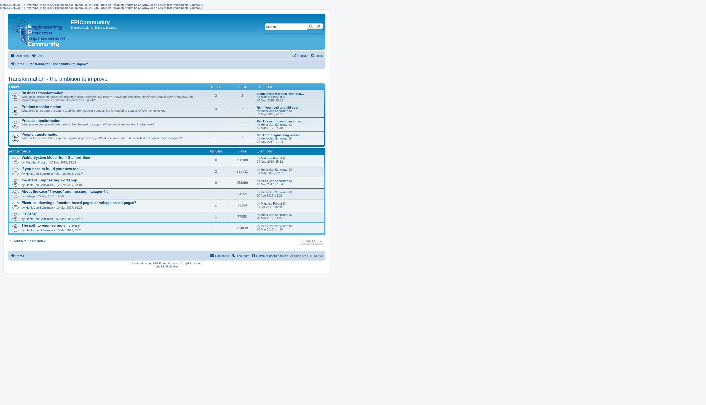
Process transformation (41, 121)
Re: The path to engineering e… (280, 121)
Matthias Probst (271, 97)
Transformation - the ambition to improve (58, 79)
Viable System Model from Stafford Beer (56, 157)
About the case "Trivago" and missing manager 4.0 (65, 191)
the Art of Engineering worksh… (280, 135)
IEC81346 (29, 214)
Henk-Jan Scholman (274, 110)
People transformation (41, 134)
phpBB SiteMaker (167, 266)
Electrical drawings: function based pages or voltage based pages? (79, 203)
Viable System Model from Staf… (280, 93)
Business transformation (42, 93)
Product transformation (41, 107)
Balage (30, 196)
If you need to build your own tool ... (53, 169)
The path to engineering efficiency (51, 225)
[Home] (40, 31)
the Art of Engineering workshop (49, 180)
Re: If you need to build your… (279, 107)
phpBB (152, 263)
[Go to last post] (284, 158)
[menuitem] (37, 55)
